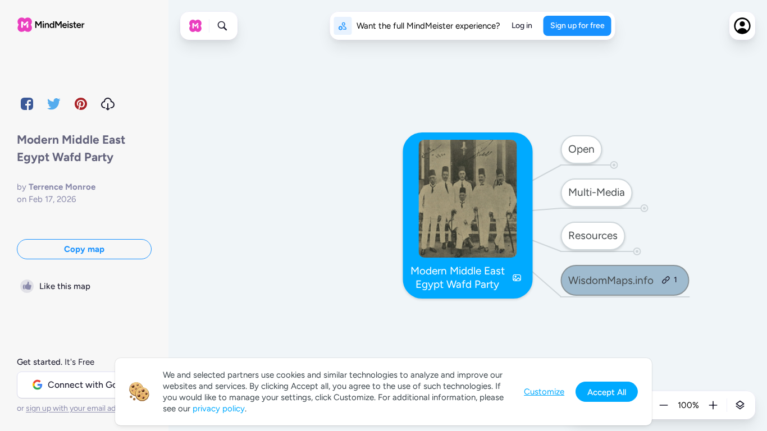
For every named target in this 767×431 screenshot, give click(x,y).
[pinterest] (81, 104)
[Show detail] (740, 405)
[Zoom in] (713, 405)
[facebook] (27, 104)
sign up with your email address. (81, 408)
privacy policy (219, 409)
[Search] (222, 26)
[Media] (517, 278)
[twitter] (54, 104)
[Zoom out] (663, 405)
